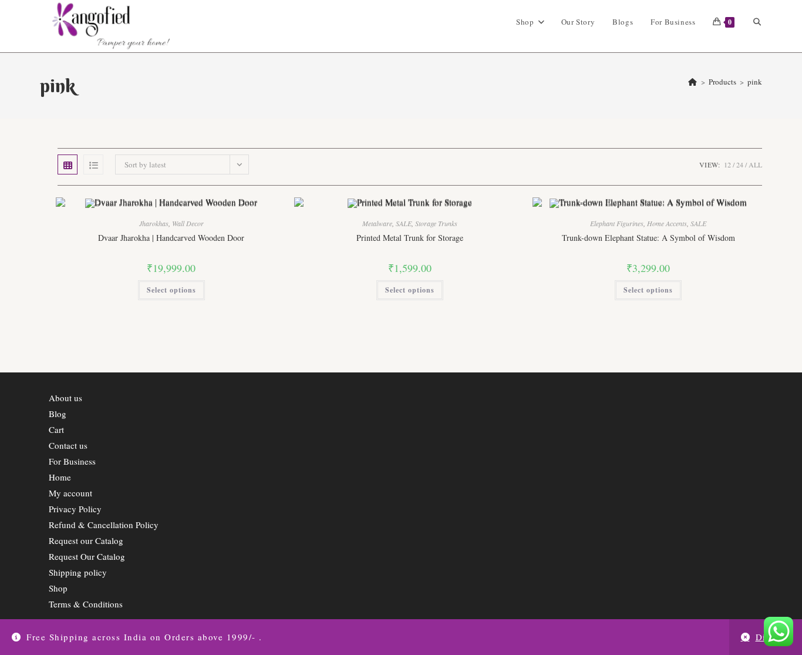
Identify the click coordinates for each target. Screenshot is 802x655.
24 (739, 164)
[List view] (93, 164)
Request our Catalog (86, 540)
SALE (404, 223)
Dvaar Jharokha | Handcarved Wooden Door (171, 237)
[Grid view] (67, 164)
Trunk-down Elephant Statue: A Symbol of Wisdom (648, 237)
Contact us (68, 445)
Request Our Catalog (87, 556)
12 (727, 164)
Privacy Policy (75, 509)
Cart (56, 429)
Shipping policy (78, 572)
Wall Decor (188, 223)
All (755, 164)
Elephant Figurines (616, 223)
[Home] (692, 81)
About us (65, 398)
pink (754, 81)
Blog (57, 413)
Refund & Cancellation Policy (104, 524)
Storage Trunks (436, 223)
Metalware (377, 223)
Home (60, 477)
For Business (72, 461)
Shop (58, 588)
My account (70, 493)
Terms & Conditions (86, 604)
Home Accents (667, 223)
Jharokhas (154, 223)
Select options (171, 290)
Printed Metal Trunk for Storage (409, 237)
